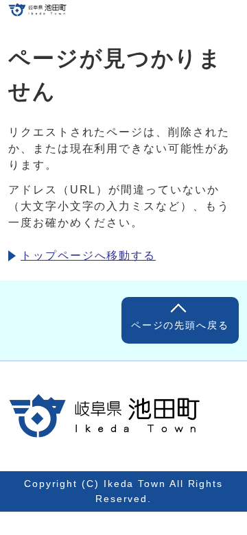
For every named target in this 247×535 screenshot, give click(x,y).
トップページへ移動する (88, 255)
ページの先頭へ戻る (180, 325)
